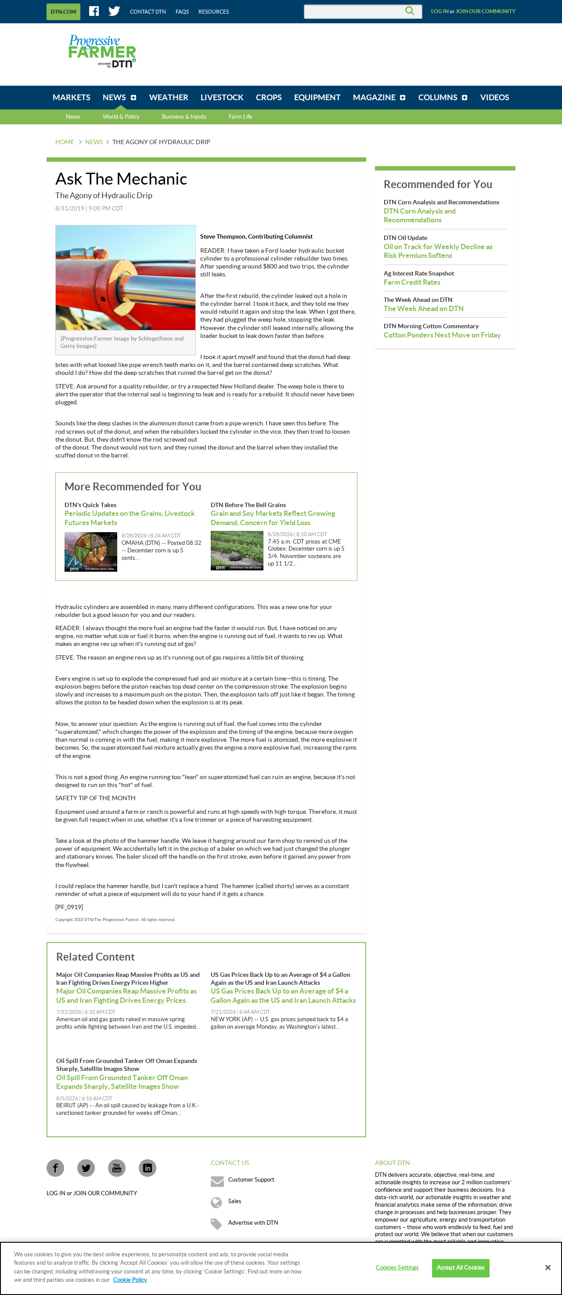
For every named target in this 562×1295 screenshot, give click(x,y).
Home (64, 142)
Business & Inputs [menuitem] (184, 117)
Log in (440, 11)
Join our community (485, 11)
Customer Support (251, 1180)
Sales (234, 1201)
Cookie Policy (130, 1280)
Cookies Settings (397, 1268)
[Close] (548, 1267)
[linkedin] (147, 1168)
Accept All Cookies (461, 1268)
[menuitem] (72, 97)
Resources (213, 12)
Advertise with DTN (253, 1223)
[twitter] (86, 1168)
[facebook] (55, 1168)
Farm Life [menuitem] (240, 117)
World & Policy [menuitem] (121, 117)
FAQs (182, 12)
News (73, 117)
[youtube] (117, 1168)
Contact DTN (148, 12)
